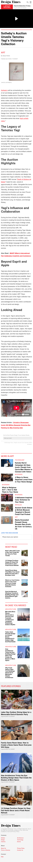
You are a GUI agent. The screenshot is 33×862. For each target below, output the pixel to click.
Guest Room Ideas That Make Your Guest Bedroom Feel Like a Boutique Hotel (12, 572)
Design (3, 840)
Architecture (10, 609)
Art (3, 52)
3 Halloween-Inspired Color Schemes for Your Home (23, 499)
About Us (3, 848)
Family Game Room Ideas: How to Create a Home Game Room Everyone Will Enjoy (16, 744)
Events (19, 841)
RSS (2, 857)
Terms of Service (5, 850)
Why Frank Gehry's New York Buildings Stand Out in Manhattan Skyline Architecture (10, 672)
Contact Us (20, 850)
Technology (19, 460)
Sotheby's (4, 90)
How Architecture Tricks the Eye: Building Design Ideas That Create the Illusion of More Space (10, 654)
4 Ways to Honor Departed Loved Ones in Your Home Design (23, 479)
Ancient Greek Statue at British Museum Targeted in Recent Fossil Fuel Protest (23, 510)
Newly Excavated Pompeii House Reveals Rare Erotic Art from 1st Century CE (23, 524)
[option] (23, 7)
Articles (18, 505)
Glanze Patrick (6, 56)
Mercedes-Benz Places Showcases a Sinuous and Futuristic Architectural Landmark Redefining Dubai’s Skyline (10, 618)
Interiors (18, 474)
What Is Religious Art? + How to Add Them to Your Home (10, 489)
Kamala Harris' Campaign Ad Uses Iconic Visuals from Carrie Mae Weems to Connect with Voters (23, 467)
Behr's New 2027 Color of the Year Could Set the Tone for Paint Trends (12, 553)
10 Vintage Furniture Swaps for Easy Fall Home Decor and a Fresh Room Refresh (12, 562)
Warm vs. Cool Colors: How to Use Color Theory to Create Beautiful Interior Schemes (12, 583)
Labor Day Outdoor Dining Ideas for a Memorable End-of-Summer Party (16, 713)
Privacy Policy (15, 831)
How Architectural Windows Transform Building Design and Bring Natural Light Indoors (11, 594)
